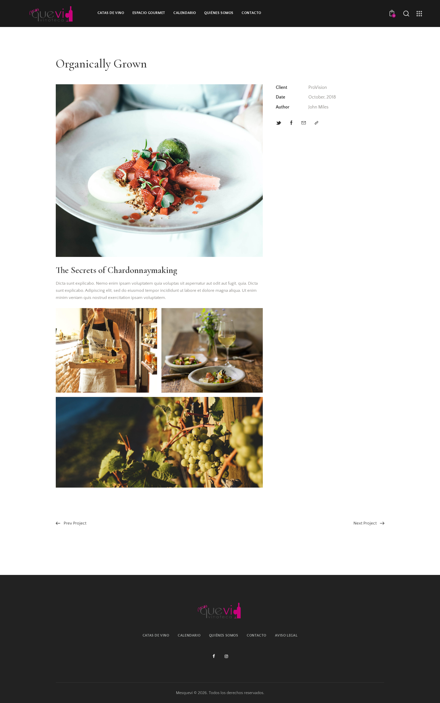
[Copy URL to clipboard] (316, 123)
